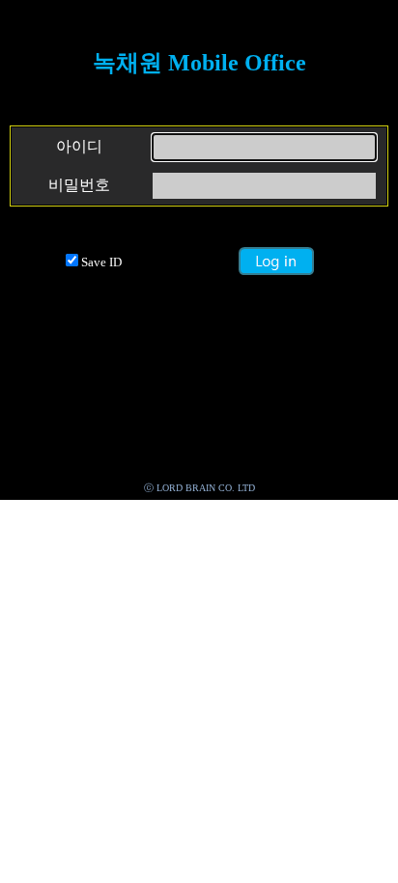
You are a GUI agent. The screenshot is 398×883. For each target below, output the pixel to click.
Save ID (101, 262)
